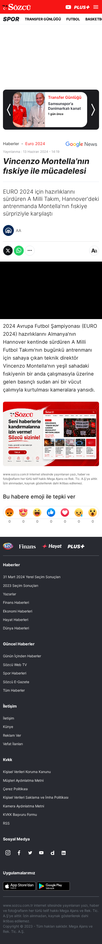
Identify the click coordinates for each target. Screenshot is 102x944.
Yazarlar (9, 594)
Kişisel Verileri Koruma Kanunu (27, 772)
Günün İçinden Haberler (22, 656)
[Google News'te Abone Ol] (81, 144)
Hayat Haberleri (15, 619)
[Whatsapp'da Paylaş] (19, 251)
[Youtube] (41, 853)
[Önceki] (9, 110)
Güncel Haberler (19, 643)
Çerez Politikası (15, 789)
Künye (8, 726)
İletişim (8, 718)
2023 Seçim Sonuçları (20, 585)
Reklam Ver (12, 735)
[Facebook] (19, 853)
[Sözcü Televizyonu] (8, 546)
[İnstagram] (8, 853)
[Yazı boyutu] (94, 251)
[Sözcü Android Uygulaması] (53, 885)
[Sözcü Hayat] (52, 546)
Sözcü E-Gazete (16, 682)
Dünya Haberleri (16, 628)
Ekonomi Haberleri (17, 611)
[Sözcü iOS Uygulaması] (19, 885)
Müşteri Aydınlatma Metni (23, 780)
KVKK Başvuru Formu (20, 814)
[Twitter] (30, 853)
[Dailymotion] (52, 853)
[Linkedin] (64, 853)
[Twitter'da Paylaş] (8, 251)
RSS (6, 823)
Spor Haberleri (14, 673)
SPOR (11, 19)
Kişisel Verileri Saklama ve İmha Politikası (35, 797)
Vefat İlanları (13, 744)
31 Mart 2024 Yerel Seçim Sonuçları (31, 577)
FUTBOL (73, 19)
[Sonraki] (93, 110)
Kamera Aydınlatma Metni (23, 806)
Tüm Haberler (14, 690)
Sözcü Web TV (15, 665)
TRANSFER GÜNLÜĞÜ (43, 19)
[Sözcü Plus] (76, 546)
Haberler (11, 143)
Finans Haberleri (16, 602)
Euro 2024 (35, 143)
